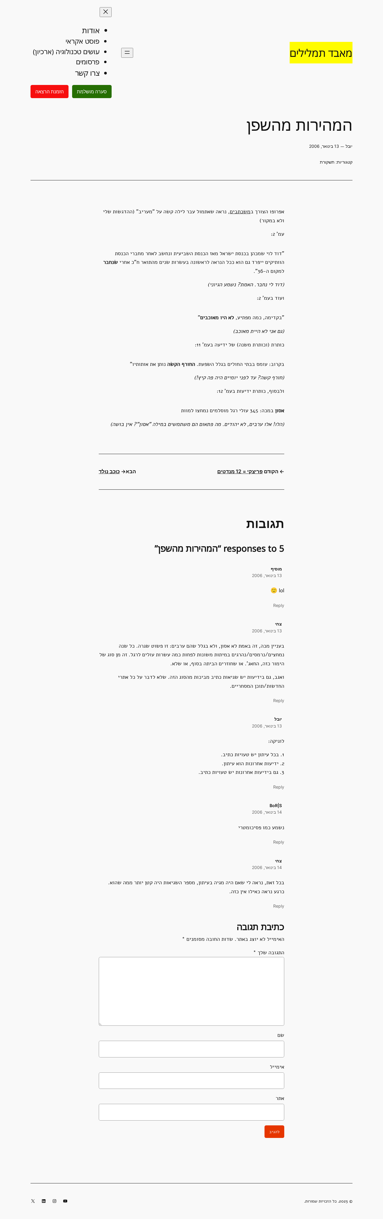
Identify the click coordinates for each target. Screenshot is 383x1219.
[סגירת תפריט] (106, 12)
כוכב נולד (109, 471)
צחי (278, 623)
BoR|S (276, 805)
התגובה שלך (268, 952)
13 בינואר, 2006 (267, 575)
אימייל (277, 1066)
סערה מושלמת (92, 92)
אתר (280, 1098)
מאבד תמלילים (321, 52)
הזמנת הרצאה (49, 92)
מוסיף (276, 568)
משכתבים (240, 211)
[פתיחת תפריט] (127, 53)
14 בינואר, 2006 (267, 812)
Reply (278, 605)
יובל (278, 719)
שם (280, 1035)
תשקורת (327, 162)
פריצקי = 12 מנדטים (240, 471)
